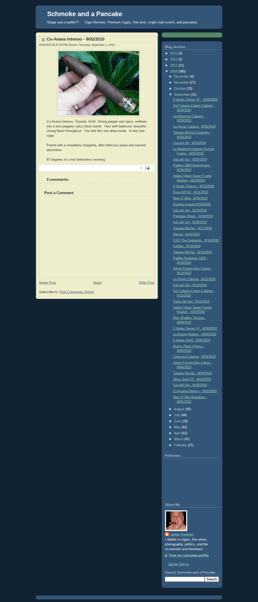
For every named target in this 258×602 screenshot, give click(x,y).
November (182, 82)
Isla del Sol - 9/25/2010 (190, 159)
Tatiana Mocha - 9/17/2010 (192, 228)
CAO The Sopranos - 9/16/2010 (196, 240)
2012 (174, 59)
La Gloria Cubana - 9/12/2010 (194, 279)
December (182, 76)
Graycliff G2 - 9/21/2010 (190, 192)
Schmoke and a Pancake (84, 14)
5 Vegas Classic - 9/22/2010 (193, 186)
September (182, 94)
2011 (174, 65)
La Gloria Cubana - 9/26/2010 (194, 126)
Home (97, 283)
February (181, 445)
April (178, 433)
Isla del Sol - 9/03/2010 (190, 385)
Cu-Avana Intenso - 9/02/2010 (75, 39)
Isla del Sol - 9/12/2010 (190, 285)
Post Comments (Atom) (76, 292)
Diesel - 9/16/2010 (186, 234)
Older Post (146, 283)
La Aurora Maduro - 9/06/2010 (194, 334)
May (177, 427)
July (177, 415)
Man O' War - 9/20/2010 (190, 198)
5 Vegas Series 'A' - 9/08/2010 (195, 328)
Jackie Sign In (178, 564)
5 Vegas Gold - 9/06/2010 (191, 340)
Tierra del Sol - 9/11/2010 (191, 301)
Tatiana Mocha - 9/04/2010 (192, 373)
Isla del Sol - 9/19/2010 (190, 210)
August (179, 409)
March (179, 439)
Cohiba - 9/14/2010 (187, 246)
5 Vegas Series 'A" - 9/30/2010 (195, 99)
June (178, 421)
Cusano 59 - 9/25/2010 (189, 143)
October (180, 88)
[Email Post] (147, 167)
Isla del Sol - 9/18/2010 (190, 222)
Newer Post (47, 283)
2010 (174, 71)
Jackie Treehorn (182, 534)
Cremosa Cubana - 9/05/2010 (194, 357)
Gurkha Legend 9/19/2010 (192, 204)
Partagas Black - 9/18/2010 (193, 216)
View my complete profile (189, 555)
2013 (174, 53)
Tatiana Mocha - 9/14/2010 (192, 252)
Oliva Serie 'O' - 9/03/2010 (192, 379)
